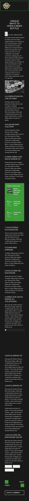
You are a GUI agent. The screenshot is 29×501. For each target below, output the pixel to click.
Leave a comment (13, 492)
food (16, 466)
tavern (9, 470)
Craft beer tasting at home (17, 203)
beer (8, 466)
